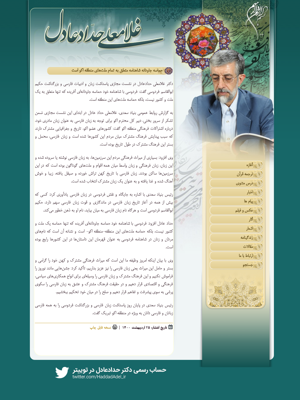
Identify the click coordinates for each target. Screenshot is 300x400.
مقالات (248, 247)
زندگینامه (247, 237)
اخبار (250, 192)
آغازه (249, 165)
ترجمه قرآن (245, 174)
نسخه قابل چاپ (100, 328)
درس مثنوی (244, 183)
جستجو (248, 265)
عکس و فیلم (244, 210)
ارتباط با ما (246, 256)
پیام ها (248, 201)
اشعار (249, 228)
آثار (251, 219)
